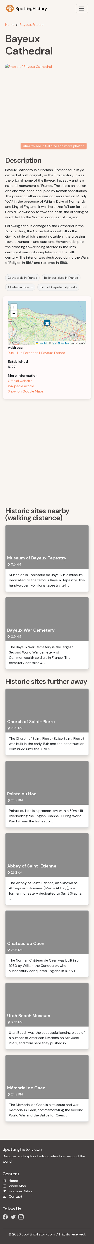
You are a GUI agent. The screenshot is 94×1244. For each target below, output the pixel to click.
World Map (17, 1186)
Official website (20, 380)
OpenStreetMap (61, 343)
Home (9, 24)
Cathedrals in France (22, 278)
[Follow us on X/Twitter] (13, 1217)
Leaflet (42, 343)
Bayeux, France (32, 24)
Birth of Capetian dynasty (58, 287)
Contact (15, 1196)
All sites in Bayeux (20, 287)
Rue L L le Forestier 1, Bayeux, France (36, 352)
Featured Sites (20, 1191)
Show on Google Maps (26, 391)
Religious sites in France (61, 278)
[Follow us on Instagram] (21, 1217)
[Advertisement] (47, 452)
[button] (47, 323)
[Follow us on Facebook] (6, 1217)
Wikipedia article (21, 386)
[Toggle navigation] (82, 8)
